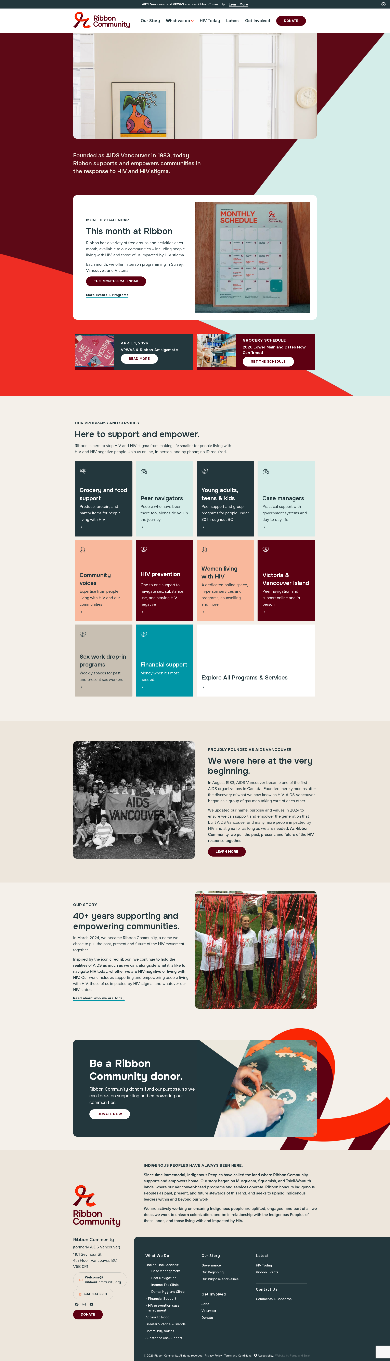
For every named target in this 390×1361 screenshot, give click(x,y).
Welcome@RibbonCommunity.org (103, 1279)
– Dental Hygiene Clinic (166, 1292)
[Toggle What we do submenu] (192, 21)
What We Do (157, 1255)
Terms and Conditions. (238, 1355)
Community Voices (159, 1331)
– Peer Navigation (163, 1278)
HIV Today (210, 20)
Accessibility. (265, 1355)
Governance (211, 1265)
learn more (227, 851)
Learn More (238, 4)
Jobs (205, 1304)
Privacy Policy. (213, 1355)
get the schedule (268, 361)
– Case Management (165, 1271)
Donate (291, 21)
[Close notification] (383, 4)
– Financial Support (160, 1298)
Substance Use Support (163, 1338)
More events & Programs (107, 295)
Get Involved (257, 20)
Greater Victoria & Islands (165, 1324)
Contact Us (267, 1289)
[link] (103, 498)
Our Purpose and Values (220, 1279)
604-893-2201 (95, 1294)
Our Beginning (213, 1272)
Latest (232, 20)
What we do (178, 20)
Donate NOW (110, 1114)
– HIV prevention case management (162, 1308)
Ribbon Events (267, 1272)
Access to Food (157, 1317)
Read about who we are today (99, 998)
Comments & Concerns (273, 1299)
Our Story (150, 20)
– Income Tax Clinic (164, 1285)
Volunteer (209, 1311)
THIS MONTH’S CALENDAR (116, 281)
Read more (139, 359)
